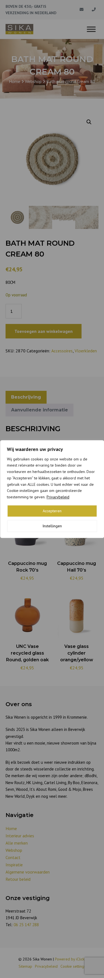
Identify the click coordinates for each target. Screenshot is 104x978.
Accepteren (52, 510)
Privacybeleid (58, 496)
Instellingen (52, 525)
